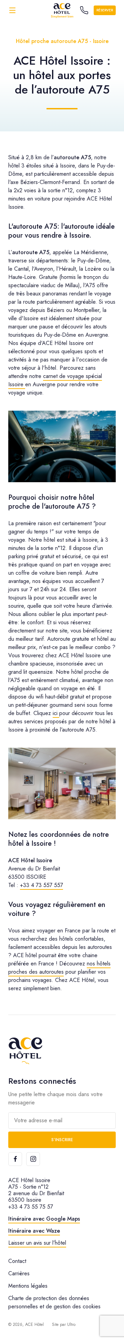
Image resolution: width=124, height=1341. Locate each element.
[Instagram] (33, 1159)
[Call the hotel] (84, 10)
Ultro (71, 1324)
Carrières (19, 1273)
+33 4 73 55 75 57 (30, 1206)
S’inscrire (62, 1140)
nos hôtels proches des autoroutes (59, 968)
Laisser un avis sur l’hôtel (37, 1243)
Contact (17, 1261)
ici (56, 713)
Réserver (104, 10)
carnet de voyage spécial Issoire (55, 380)
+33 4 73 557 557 (41, 885)
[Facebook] (15, 1159)
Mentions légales (28, 1286)
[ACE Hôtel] (62, 10)
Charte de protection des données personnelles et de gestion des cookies (54, 1302)
